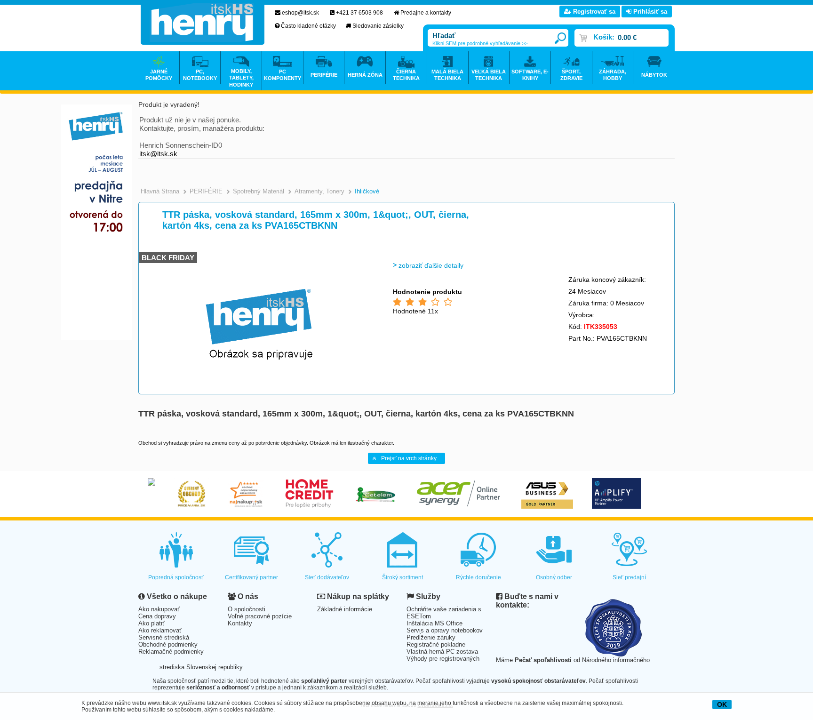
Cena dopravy (157, 616)
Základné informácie (344, 609)
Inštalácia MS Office (434, 623)
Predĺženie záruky (430, 637)
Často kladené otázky (308, 26)
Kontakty (240, 623)
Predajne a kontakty (425, 12)
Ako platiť (151, 623)
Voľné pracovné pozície (260, 616)
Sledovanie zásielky (378, 26)
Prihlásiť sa (649, 11)
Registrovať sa (593, 11)
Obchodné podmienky (168, 644)
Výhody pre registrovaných (442, 658)
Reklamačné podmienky (171, 651)
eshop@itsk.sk (300, 12)
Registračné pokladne (435, 644)
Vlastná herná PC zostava (442, 651)
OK (722, 704)
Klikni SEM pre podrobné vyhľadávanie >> (479, 43)
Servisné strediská (163, 637)
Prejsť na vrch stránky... (410, 458)
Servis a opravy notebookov (444, 630)
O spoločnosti (246, 609)
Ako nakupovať (159, 609)
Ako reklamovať (160, 630)
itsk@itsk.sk (158, 154)
